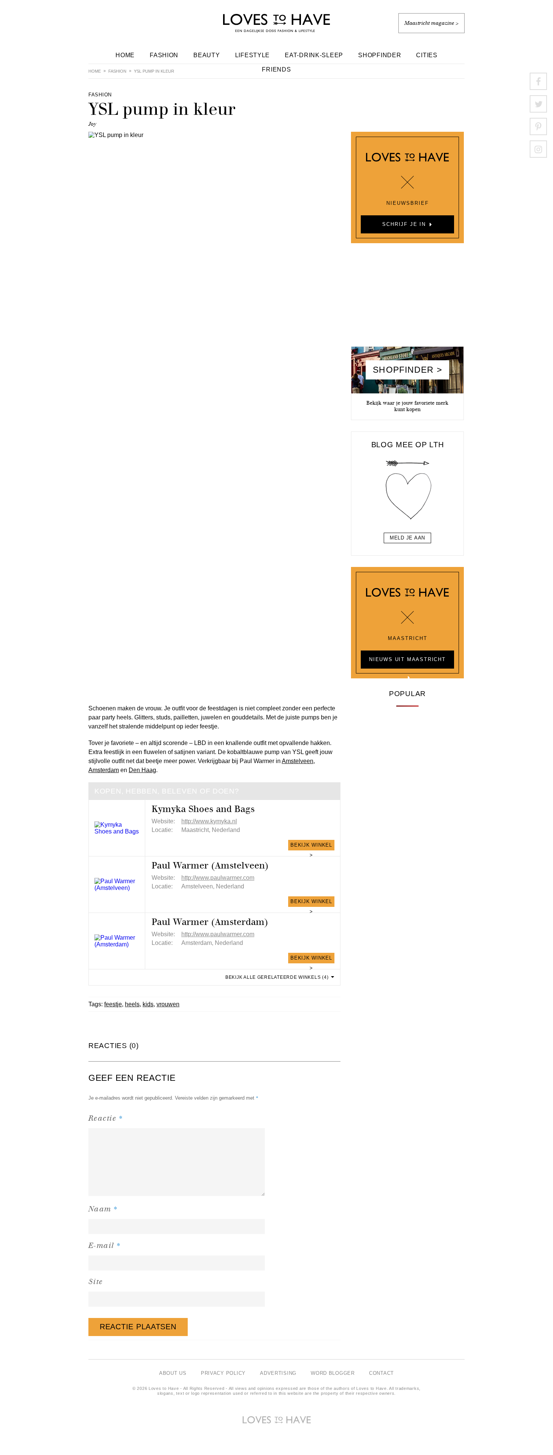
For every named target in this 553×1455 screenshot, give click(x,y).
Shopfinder (379, 55)
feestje (113, 1004)
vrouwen (167, 1004)
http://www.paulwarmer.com (217, 878)
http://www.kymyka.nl (209, 821)
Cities (426, 55)
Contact (381, 1373)
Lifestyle (252, 55)
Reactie (105, 1118)
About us (173, 1373)
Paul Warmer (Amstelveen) (210, 865)
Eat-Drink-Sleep (314, 55)
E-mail (104, 1245)
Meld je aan (407, 538)
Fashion (164, 55)
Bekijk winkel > (311, 846)
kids (148, 1004)
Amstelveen (297, 761)
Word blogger (333, 1373)
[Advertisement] (407, 298)
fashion (117, 71)
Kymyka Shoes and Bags (203, 809)
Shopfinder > (407, 370)
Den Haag (142, 770)
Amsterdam (103, 770)
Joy (92, 124)
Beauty (206, 55)
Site (95, 1281)
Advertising (278, 1373)
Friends (276, 69)
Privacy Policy (223, 1373)
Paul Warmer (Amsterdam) (210, 922)
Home (125, 55)
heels (132, 1004)
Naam (103, 1208)
